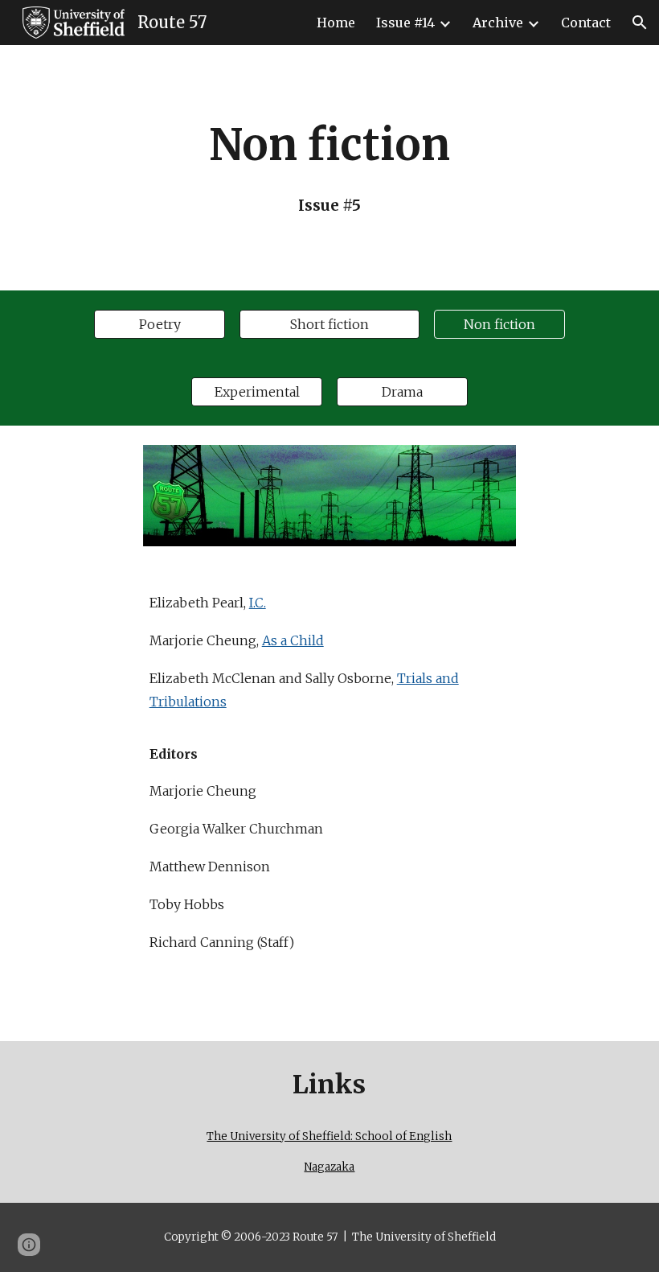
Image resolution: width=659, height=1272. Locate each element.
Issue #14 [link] (405, 22)
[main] (330, 167)
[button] (639, 22)
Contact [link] (586, 22)
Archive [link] (498, 22)
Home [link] (336, 22)
